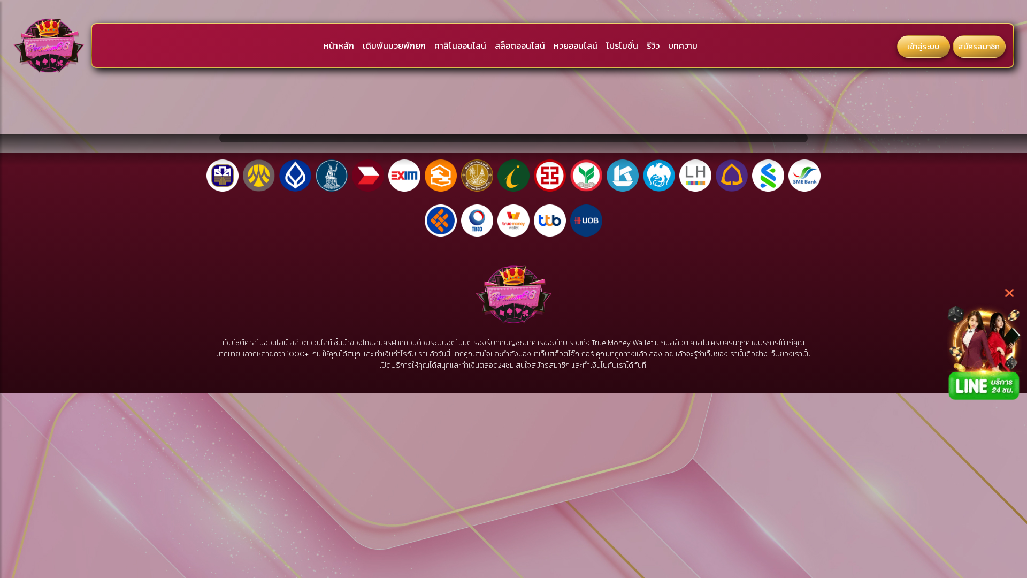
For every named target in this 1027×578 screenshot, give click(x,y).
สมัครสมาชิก (979, 46)
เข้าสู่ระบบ (923, 46)
